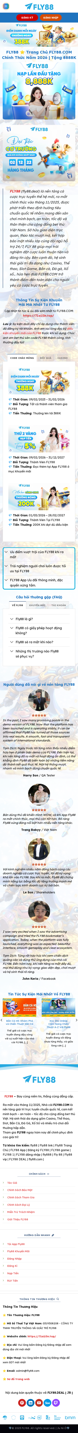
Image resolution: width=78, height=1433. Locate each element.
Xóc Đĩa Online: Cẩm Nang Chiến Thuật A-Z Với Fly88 (58, 1024)
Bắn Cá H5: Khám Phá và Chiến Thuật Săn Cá (19, 1022)
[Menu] (6, 6)
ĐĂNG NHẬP (50, 17)
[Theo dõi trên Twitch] (56, 1403)
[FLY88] (39, 6)
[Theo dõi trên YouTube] (39, 1403)
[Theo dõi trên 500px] (47, 1403)
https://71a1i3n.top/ (38, 315)
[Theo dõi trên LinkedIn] (30, 1403)
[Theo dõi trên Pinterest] (22, 1403)
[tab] (22, 358)
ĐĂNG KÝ (27, 17)
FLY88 (9, 1096)
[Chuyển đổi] (6, 552)
